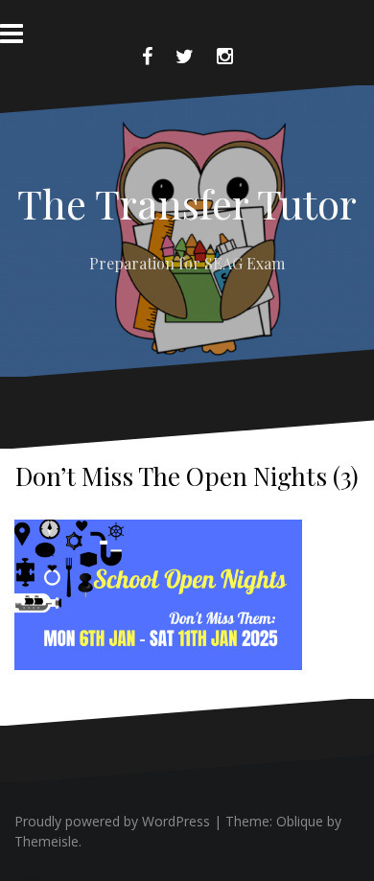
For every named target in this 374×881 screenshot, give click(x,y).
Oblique (299, 821)
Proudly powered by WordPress (112, 821)
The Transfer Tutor (187, 203)
